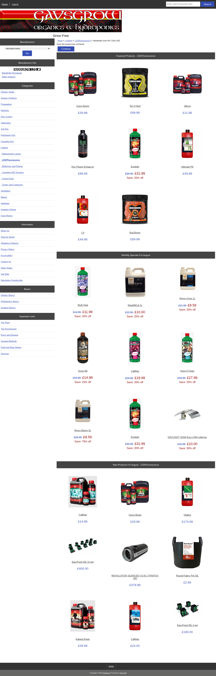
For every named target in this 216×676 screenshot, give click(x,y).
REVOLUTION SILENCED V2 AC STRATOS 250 (134, 577)
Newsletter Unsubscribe (11, 280)
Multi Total (83, 305)
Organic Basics (8, 295)
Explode (135, 166)
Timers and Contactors (12, 185)
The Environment (8, 329)
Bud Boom (135, 232)
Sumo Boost (82, 106)
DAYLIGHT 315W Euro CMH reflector (187, 437)
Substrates (6, 123)
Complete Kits (7, 141)
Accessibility (6, 255)
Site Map (5, 274)
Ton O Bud (135, 106)
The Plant (5, 322)
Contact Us (6, 261)
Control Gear (7, 178)
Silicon (187, 106)
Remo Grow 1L (187, 298)
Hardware (5, 203)
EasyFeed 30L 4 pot (187, 625)
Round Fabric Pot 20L (187, 575)
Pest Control (6, 117)
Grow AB (82, 371)
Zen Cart (123, 673)
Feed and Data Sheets (11, 347)
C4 (82, 233)
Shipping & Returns (10, 243)
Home (5, 4)
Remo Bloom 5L (82, 430)
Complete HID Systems (12, 172)
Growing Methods (9, 341)
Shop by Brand (7, 237)
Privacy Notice (7, 249)
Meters (4, 197)
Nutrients (5, 110)
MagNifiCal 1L (135, 305)
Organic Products (9, 98)
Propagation (6, 104)
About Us (5, 231)
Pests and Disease (9, 335)
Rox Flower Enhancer (82, 167)
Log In (15, 4)
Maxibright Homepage (12, 73)
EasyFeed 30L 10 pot (83, 562)
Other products (8, 77)
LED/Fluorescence (83, 41)
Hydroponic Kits (8, 135)
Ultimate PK (187, 167)
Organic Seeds (7, 92)
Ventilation (5, 191)
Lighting (68, 41)
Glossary (5, 354)
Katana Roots (83, 639)
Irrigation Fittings (8, 209)
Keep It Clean (187, 371)
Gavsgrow (106, 673)
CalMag (135, 371)
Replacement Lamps (11, 154)
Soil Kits (5, 129)
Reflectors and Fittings (12, 166)
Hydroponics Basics (10, 301)
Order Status (6, 268)
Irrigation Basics (8, 308)
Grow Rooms (7, 216)
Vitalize (187, 515)
